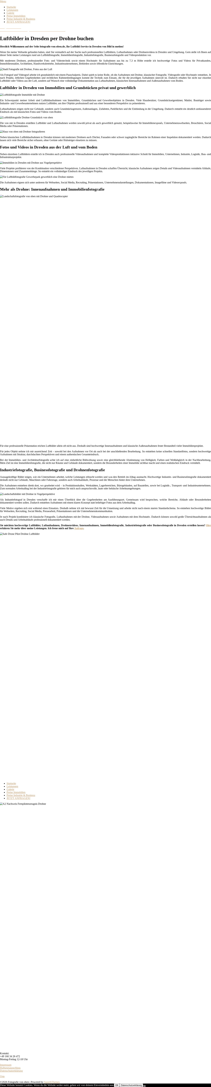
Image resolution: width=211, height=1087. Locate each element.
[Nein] (144, 1086)
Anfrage (78, 528)
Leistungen (12, 10)
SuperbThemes (52, 1082)
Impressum (5, 1064)
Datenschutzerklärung (11, 1070)
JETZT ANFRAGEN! (18, 21)
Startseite (11, 7)
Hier (208, 525)
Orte (2, 1076)
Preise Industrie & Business (21, 18)
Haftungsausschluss (10, 1067)
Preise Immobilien (16, 15)
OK (116, 1085)
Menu (3, 1)
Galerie (10, 13)
